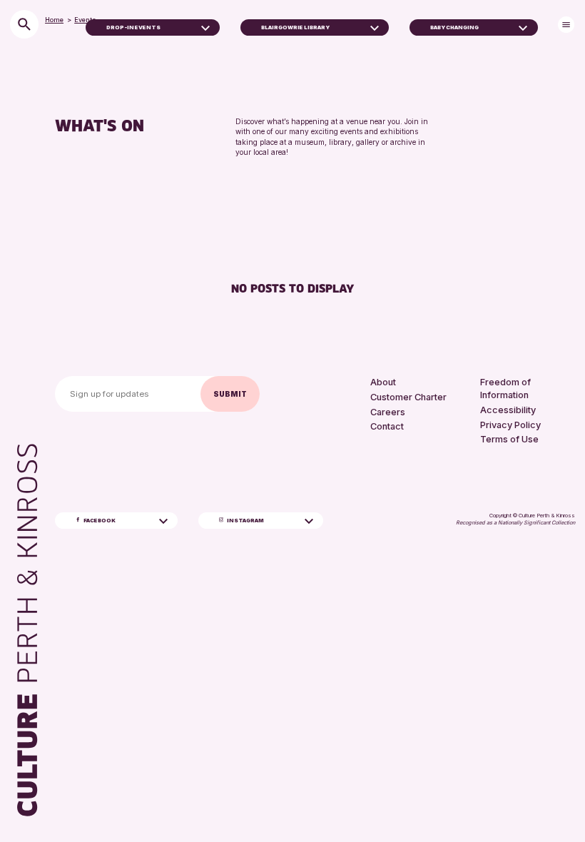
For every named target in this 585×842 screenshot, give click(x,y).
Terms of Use (509, 439)
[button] (205, 27)
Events (85, 20)
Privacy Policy (510, 425)
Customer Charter (408, 397)
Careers (387, 412)
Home (54, 20)
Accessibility (508, 410)
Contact (387, 426)
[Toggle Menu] (566, 24)
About (383, 382)
